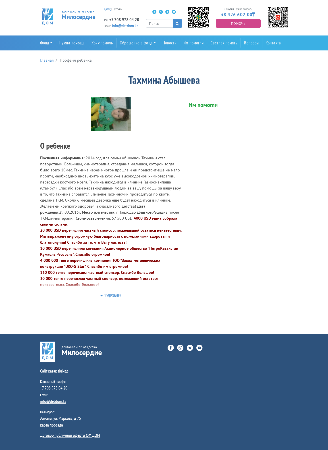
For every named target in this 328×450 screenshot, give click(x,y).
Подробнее (112, 295)
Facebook (154, 12)
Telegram (167, 12)
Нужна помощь (72, 43)
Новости (170, 43)
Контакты (273, 43)
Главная (47, 60)
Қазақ (107, 9)
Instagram (161, 12)
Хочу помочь (102, 43)
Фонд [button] (44, 43)
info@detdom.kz (125, 26)
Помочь (238, 23)
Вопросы (251, 43)
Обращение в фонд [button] (136, 43)
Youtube (174, 12)
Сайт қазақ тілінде (54, 371)
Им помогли (193, 43)
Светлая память (224, 43)
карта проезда (51, 425)
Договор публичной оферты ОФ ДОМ (70, 435)
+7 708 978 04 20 (124, 20)
